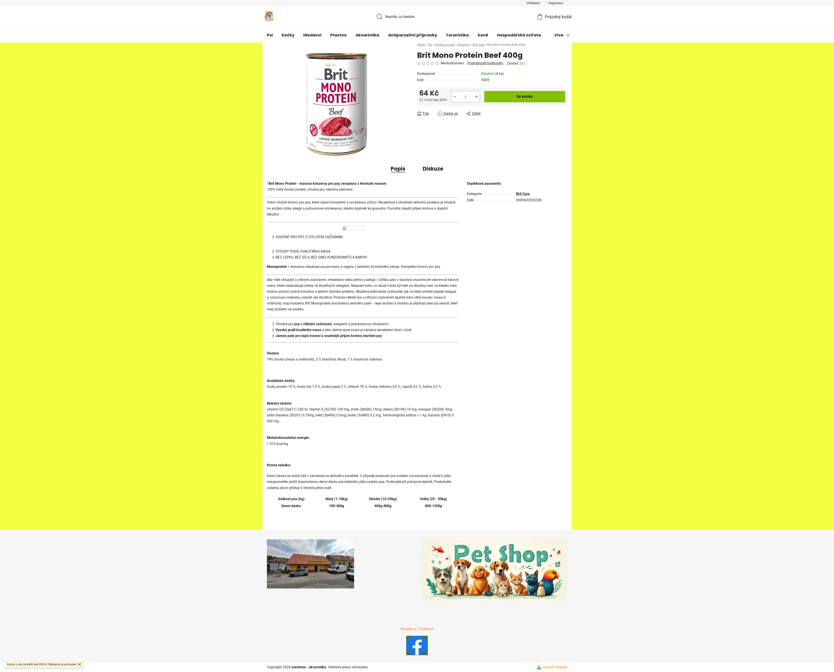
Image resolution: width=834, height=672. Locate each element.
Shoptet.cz (408, 629)
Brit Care (523, 194)
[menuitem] (270, 35)
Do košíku (524, 96)
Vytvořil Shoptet (555, 667)
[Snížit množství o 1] (454, 96)
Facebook (426, 629)
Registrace (556, 3)
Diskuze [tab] (433, 168)
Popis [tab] (398, 168)
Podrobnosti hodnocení (485, 63)
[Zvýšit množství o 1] (476, 96)
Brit (522, 63)
